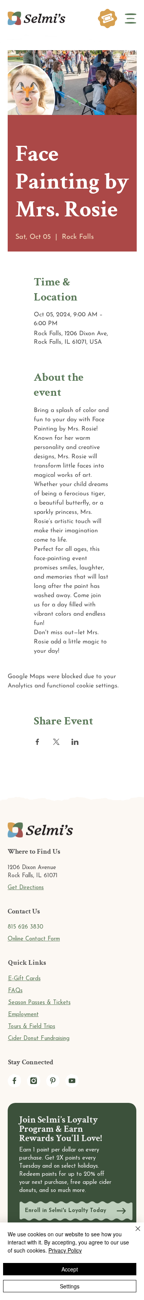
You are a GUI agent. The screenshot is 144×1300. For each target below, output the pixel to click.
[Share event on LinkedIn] (75, 742)
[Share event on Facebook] (37, 742)
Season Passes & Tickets (39, 1003)
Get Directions (26, 888)
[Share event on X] (56, 742)
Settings (69, 1286)
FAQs (15, 991)
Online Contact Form (34, 939)
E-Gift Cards (24, 979)
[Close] (133, 1233)
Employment (23, 1015)
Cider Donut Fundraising (39, 1039)
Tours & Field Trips (31, 1027)
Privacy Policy (65, 1250)
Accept (69, 1269)
